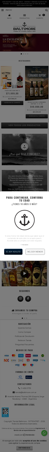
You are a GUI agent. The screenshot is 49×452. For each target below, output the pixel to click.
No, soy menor (35, 252)
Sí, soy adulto (13, 252)
